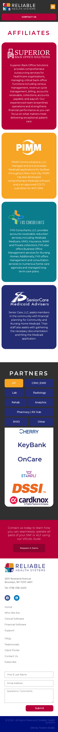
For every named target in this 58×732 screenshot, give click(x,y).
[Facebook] (7, 598)
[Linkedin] (16, 598)
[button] (53, 6)
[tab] (14, 383)
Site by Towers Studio (42, 727)
